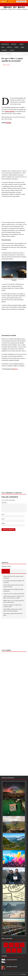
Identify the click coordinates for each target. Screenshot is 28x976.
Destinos (13, 44)
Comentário (4, 502)
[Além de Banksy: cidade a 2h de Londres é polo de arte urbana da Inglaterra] (14, 926)
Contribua (4, 50)
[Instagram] (11, 4)
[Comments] (22, 571)
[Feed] (22, 4)
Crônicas (9, 47)
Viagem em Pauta (6, 64)
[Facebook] (6, 4)
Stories (16, 47)
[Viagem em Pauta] (14, 9)
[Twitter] (8, 4)
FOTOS (8, 122)
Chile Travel (15, 369)
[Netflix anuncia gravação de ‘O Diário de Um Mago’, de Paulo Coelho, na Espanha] (14, 875)
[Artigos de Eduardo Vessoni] (3, 968)
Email (3, 519)
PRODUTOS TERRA (21, 1)
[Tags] (14, 571)
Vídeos (21, 44)
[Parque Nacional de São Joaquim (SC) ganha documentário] (14, 841)
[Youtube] (14, 4)
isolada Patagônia (9, 111)
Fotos (2, 47)
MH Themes (23, 974)
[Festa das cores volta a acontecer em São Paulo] (14, 858)
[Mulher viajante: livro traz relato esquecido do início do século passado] (14, 892)
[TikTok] (19, 4)
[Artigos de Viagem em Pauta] (3, 961)
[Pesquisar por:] (14, 53)
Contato (11, 50)
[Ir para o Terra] (5, 1)
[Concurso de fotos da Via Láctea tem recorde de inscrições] (14, 790)
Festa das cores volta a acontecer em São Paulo (14, 593)
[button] (1, 41)
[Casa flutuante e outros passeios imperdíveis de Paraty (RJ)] (14, 807)
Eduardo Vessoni (11, 966)
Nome (3, 514)
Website (3, 523)
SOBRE (22, 47)
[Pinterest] (16, 4)
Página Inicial (5, 44)
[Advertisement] (14, 26)
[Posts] (6, 571)
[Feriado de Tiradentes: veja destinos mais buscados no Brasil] (14, 909)
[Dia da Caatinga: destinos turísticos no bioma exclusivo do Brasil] (14, 824)
